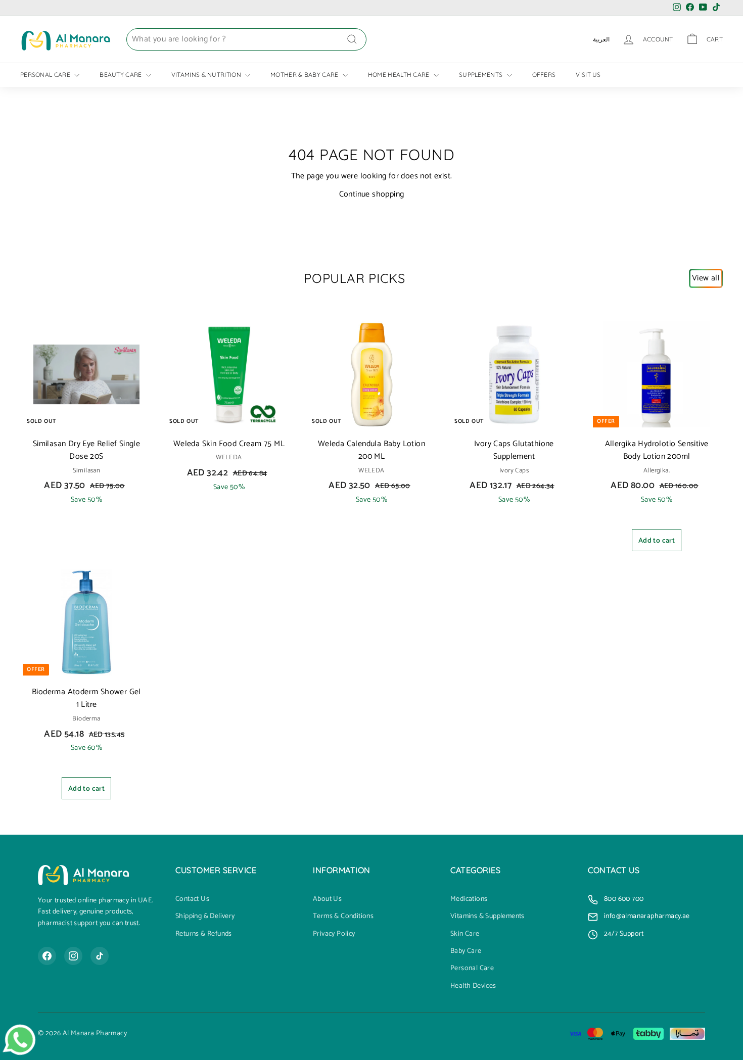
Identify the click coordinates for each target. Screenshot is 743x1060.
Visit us (588, 74)
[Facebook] (47, 956)
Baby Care (466, 951)
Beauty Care (122, 74)
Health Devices (473, 986)
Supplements (481, 74)
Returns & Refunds (203, 934)
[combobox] (246, 39)
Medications (468, 899)
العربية (601, 39)
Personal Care (46, 74)
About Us (327, 899)
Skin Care (465, 934)
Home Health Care (399, 74)
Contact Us (192, 899)
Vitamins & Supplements (487, 916)
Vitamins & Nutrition (207, 74)
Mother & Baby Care (305, 74)
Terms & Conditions (343, 916)
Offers (544, 74)
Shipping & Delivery (205, 916)
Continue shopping (371, 194)
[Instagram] (73, 956)
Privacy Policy (334, 934)
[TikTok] (99, 956)
